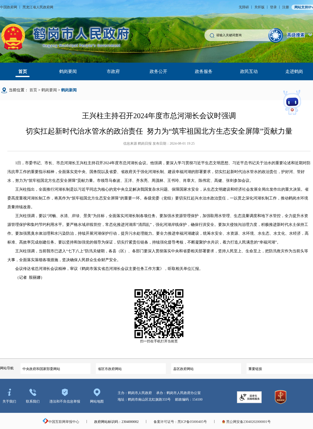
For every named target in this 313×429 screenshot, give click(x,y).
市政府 (113, 71)
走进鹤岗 (294, 71)
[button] (275, 35)
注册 (285, 7)
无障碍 (244, 7)
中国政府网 (8, 7)
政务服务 (203, 71)
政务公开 (158, 71)
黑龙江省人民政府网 (37, 7)
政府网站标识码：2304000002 (116, 422)
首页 (22, 71)
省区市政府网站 (110, 369)
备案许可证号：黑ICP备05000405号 (180, 422)
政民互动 (249, 71)
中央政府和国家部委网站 (41, 369)
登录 (273, 7)
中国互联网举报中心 (63, 422)
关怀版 (259, 7)
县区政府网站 (183, 369)
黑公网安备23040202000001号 (248, 422)
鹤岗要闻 (68, 71)
